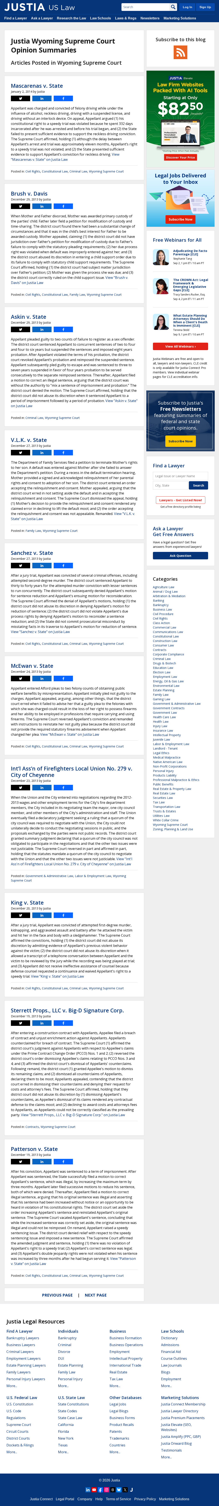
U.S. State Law (71, 1397)
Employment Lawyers (23, 1358)
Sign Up (205, 7)
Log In (187, 7)
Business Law (162, 609)
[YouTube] (94, 1489)
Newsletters (150, 18)
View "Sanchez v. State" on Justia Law (40, 631)
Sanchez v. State (32, 552)
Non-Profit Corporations (170, 766)
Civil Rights (32, 171)
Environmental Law (166, 686)
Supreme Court (18, 1424)
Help (99, 1499)
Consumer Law (163, 645)
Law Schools (100, 18)
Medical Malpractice (167, 757)
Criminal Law (78, 171)
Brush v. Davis (29, 193)
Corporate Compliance (168, 654)
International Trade (125, 1365)
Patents (116, 1431)
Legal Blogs (119, 1411)
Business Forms (122, 1417)
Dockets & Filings (20, 1445)
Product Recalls (122, 1424)
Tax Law (159, 802)
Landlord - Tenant (165, 748)
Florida (63, 1431)
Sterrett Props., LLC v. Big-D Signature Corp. (67, 1010)
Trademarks (119, 1438)
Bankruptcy (161, 605)
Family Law (77, 294)
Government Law (165, 713)
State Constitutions (73, 1404)
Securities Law (163, 798)
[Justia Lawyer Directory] (131, 1489)
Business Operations (126, 1344)
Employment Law (165, 677)
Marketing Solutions (180, 18)
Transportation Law (166, 807)
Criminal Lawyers (20, 1351)
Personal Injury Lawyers (25, 1379)
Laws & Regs (125, 18)
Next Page (96, 1295)
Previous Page (57, 1295)
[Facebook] (100, 1489)
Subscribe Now (181, 441)
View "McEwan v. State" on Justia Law (69, 734)
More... (11, 1385)
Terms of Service (118, 1499)
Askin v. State (28, 316)
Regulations (16, 1417)
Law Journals (171, 1365)
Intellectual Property (167, 735)
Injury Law (160, 726)
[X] (125, 1489)
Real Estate (118, 1372)
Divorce (64, 1351)
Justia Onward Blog (176, 1443)
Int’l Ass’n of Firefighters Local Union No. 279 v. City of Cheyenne (71, 771)
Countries (117, 1445)
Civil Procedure (163, 614)
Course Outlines (174, 1358)
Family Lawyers (18, 1372)
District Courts (18, 1438)
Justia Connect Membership (183, 1404)
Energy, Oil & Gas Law (168, 681)
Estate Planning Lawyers (26, 1365)
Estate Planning (163, 690)
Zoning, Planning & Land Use (173, 829)
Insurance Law (163, 730)
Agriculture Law (163, 587)
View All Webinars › (180, 346)
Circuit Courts (17, 1431)
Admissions (170, 1344)
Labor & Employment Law (93, 876)
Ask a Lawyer (42, 18)
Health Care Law (164, 717)
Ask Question (180, 555)
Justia (115, 1480)
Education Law (163, 668)
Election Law (161, 672)
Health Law (161, 721)
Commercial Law (164, 627)
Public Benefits (163, 784)
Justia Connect (41, 1499)
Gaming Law (161, 699)
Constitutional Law (55, 171)
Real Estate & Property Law (172, 789)
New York (66, 1438)
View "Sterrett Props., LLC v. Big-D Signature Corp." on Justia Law (73, 1115)
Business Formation (126, 1338)
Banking (158, 600)
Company (84, 1499)
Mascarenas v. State (37, 85)
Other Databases (126, 1397)
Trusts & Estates (164, 811)
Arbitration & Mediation (169, 596)
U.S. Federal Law (21, 1397)
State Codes (67, 1411)
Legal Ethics (161, 753)
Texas (63, 1445)
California (66, 1424)
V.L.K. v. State (29, 439)
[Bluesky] (118, 1489)
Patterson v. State (34, 1148)
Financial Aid (171, 1351)
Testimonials (171, 1450)
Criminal (64, 1344)
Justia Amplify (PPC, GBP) (181, 1436)
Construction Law (165, 641)
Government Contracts (169, 708)
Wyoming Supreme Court (106, 171)
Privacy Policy (145, 1499)
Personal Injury (163, 771)
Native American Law (167, 762)
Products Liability (164, 775)
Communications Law (168, 632)
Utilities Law (161, 816)
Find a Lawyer (15, 18)
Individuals (68, 1331)
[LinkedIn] (87, 1489)
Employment (120, 1351)
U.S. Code (13, 1411)
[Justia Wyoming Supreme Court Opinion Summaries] (24, 7)
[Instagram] (106, 1489)
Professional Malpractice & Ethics (176, 780)
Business (118, 1331)
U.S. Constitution (19, 1404)
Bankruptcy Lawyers (22, 1338)
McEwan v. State (32, 665)
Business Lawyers (20, 1344)
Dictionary (169, 1338)
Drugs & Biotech (164, 663)
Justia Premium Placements (183, 1417)
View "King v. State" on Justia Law (57, 976)
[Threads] (112, 1489)
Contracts (32, 1127)
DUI (61, 1358)
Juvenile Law (161, 739)
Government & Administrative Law (49, 876)
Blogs (165, 1372)
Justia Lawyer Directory (179, 1411)
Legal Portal (65, 1499)
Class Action (161, 623)
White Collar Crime (166, 820)
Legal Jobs (118, 1404)
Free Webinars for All (177, 240)
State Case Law (70, 1417)
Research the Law (71, 18)
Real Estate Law (164, 793)
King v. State (27, 902)
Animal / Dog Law (165, 591)
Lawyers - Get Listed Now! (180, 500)
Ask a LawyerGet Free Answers (173, 531)
